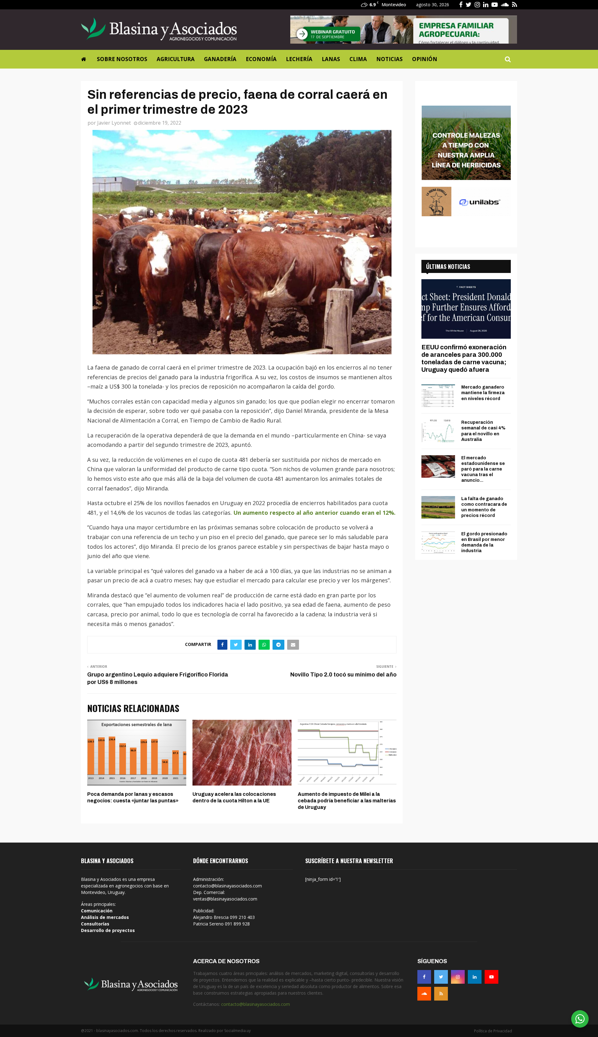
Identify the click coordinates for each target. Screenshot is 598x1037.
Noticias (389, 59)
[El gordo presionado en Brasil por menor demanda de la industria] (438, 542)
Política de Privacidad (493, 1031)
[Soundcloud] (424, 994)
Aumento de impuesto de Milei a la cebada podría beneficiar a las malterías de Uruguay (347, 800)
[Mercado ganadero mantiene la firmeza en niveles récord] (438, 396)
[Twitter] (441, 977)
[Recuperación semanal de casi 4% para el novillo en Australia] (438, 431)
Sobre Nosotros (122, 59)
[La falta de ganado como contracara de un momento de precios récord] (438, 507)
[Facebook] (424, 977)
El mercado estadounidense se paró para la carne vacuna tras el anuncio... (483, 469)
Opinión (424, 59)
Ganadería (220, 59)
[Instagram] (458, 977)
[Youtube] (491, 977)
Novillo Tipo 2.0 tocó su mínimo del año (343, 674)
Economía (261, 59)
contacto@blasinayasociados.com (255, 1004)
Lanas (331, 59)
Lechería (299, 59)
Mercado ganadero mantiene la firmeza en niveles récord (483, 393)
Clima (358, 59)
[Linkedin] (475, 977)
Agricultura (176, 59)
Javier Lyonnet (114, 122)
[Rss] (441, 994)
